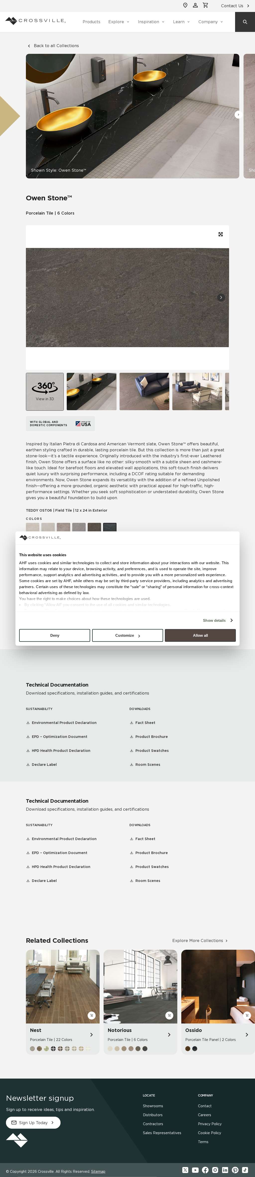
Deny (54, 635)
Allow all (200, 635)
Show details (214, 620)
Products (91, 21)
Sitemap (98, 1172)
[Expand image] (220, 234)
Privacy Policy (210, 1124)
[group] (92, 391)
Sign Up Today (33, 1122)
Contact (205, 1106)
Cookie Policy (209, 1133)
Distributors (153, 1115)
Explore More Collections (197, 940)
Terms (203, 1142)
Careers (204, 1115)
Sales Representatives (162, 1133)
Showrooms (153, 1106)
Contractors (153, 1124)
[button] (239, 115)
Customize (124, 635)
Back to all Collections (56, 45)
